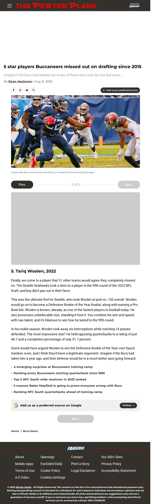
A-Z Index (22, 477)
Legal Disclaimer (83, 471)
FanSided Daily (51, 464)
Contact (77, 457)
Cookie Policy (50, 471)
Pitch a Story (80, 464)
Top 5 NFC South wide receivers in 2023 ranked (50, 379)
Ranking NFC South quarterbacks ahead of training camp (58, 392)
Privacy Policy (111, 464)
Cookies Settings (53, 477)
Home (15, 431)
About (19, 457)
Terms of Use (25, 471)
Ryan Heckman (20, 81)
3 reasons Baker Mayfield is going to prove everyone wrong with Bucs (68, 385)
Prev (22, 185)
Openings (47, 457)
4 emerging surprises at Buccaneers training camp (53, 367)
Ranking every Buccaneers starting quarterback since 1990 (59, 373)
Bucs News (30, 431)
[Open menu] (9, 5)
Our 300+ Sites (112, 457)
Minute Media (23, 487)
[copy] (33, 90)
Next (128, 185)
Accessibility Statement (118, 471)
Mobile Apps (24, 464)
